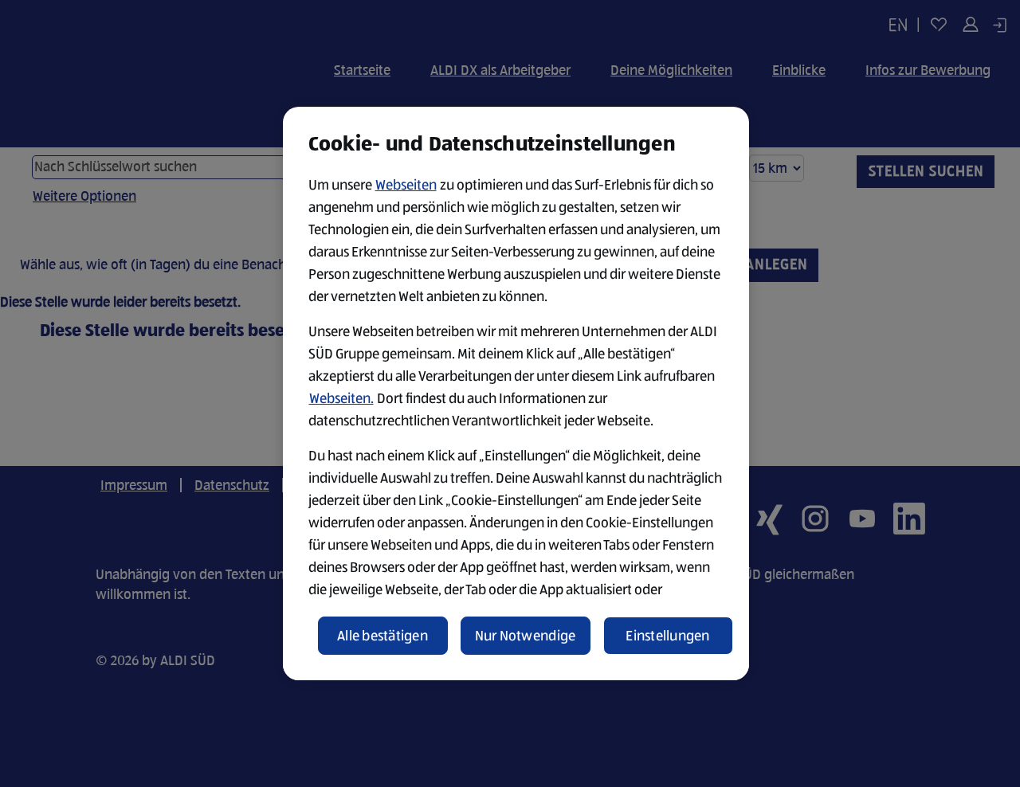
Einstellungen (668, 635)
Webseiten (406, 184)
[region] (516, 393)
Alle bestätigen (382, 635)
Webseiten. (341, 398)
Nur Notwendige (525, 635)
